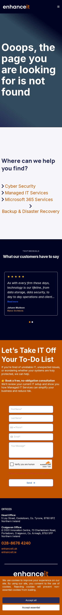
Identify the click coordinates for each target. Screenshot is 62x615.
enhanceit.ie (8, 552)
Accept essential (31, 607)
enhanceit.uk (9, 548)
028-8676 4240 (16, 543)
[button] (58, 6)
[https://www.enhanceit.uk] (16, 6)
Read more (12, 301)
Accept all (31, 600)
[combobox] (12, 427)
